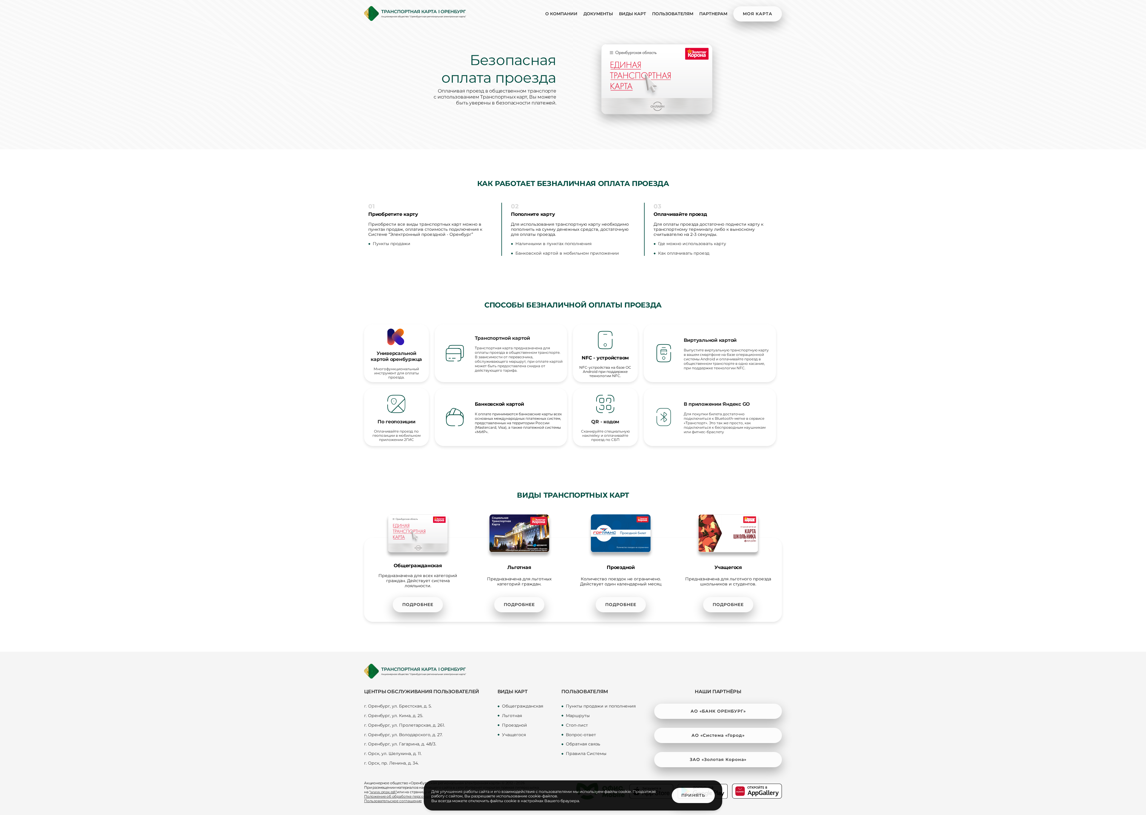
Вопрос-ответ (581, 734)
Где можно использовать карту (692, 243)
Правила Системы (586, 753)
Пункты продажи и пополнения (601, 706)
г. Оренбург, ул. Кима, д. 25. (393, 715)
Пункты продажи (391, 243)
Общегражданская (522, 706)
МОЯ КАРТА (757, 13)
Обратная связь (583, 744)
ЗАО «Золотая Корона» (718, 759)
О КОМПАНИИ (561, 13)
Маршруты (578, 715)
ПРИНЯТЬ (693, 795)
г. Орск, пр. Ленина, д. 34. (391, 763)
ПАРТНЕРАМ (713, 13)
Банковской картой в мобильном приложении (567, 253)
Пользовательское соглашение (393, 801)
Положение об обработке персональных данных (408, 796)
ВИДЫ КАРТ (632, 13)
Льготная (512, 715)
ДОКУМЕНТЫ (598, 13)
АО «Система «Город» (718, 735)
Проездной (514, 725)
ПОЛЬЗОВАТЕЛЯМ (672, 13)
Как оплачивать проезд (683, 253)
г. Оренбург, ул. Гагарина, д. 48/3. (400, 744)
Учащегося (514, 734)
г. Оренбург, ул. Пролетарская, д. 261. (404, 725)
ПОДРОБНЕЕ (417, 604)
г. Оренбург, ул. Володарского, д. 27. (403, 734)
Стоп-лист (577, 725)
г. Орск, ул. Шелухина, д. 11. (393, 753)
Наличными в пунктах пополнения (553, 243)
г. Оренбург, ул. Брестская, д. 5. (398, 706)
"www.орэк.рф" (383, 792)
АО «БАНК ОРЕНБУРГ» (718, 711)
